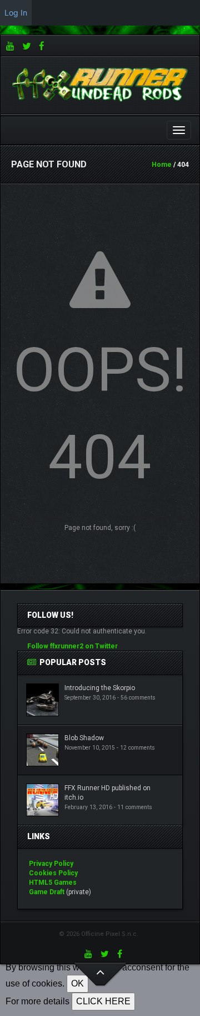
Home (162, 164)
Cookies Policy (53, 873)
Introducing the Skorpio (99, 688)
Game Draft (46, 892)
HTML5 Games (53, 882)
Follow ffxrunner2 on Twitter (72, 646)
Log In (15, 12)
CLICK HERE (103, 1001)
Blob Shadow (84, 738)
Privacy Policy (51, 864)
